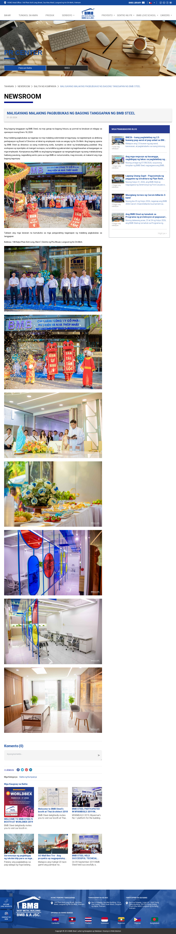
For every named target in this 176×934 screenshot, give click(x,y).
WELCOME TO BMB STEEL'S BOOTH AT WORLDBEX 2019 (18, 820)
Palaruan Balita (25, 68)
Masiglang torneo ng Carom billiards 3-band (146, 196)
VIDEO (67, 68)
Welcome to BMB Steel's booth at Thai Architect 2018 (53, 810)
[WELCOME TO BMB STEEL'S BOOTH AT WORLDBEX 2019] (19, 802)
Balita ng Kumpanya (45, 86)
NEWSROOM (24, 86)
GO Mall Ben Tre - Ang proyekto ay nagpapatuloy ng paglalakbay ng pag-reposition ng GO (51, 857)
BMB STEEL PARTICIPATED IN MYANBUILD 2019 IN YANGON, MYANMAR (86, 810)
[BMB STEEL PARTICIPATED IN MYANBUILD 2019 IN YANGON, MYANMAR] (87, 797)
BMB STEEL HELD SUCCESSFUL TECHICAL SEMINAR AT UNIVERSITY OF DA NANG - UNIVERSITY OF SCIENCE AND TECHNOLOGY (86, 857)
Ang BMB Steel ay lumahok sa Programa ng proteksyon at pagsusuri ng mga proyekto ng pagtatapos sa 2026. (145, 215)
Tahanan (9, 86)
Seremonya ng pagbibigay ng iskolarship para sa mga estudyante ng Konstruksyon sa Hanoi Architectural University (19, 857)
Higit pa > (162, 233)
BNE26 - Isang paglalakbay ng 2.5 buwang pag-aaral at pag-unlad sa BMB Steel (146, 139)
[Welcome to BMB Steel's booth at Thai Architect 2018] (53, 797)
